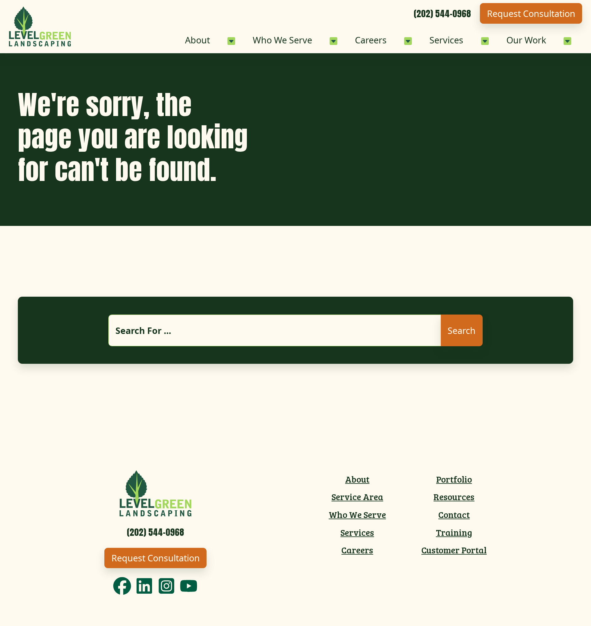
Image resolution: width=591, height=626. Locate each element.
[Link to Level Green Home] (40, 26)
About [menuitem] (357, 479)
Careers (371, 40)
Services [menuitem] (357, 532)
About (197, 40)
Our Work (526, 40)
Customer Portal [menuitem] (454, 550)
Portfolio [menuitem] (454, 479)
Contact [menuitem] (454, 514)
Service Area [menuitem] (357, 497)
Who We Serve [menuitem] (357, 514)
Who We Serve (282, 40)
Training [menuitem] (454, 532)
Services (446, 40)
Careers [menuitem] (357, 550)
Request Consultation (531, 13)
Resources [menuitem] (453, 497)
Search (462, 330)
